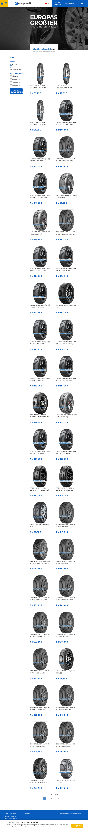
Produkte (15, 64)
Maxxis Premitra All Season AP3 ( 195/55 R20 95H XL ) (66, 196)
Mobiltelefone (69, 3)
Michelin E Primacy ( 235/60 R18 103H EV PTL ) (66, 306)
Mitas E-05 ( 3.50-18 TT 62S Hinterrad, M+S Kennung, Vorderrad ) (38, 87)
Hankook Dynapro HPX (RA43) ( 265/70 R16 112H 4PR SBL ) (40, 343)
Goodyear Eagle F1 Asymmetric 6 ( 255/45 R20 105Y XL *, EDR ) (40, 599)
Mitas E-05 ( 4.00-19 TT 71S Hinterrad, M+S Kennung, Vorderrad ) (64, 87)
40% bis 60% (16, 82)
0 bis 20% (15, 76)
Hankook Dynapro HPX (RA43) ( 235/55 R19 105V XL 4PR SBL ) (40, 196)
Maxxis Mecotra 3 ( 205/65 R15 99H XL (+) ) (65, 672)
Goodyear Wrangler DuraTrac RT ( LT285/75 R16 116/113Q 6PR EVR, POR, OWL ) (40, 562)
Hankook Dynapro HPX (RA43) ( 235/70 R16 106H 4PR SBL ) (40, 452)
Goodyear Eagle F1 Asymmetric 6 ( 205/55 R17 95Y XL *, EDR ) (66, 160)
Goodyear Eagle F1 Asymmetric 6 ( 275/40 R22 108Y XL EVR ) (66, 745)
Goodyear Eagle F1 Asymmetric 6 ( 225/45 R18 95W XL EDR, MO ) (66, 233)
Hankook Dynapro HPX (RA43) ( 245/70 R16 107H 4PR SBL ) (66, 452)
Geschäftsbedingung (10, 813)
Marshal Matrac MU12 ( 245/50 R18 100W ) (65, 782)
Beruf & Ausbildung (57, 3)
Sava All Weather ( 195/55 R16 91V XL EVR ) (39, 526)
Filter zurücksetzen (17, 91)
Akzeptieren (77, 826)
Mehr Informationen (46, 827)
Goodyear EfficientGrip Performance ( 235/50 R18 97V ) (39, 416)
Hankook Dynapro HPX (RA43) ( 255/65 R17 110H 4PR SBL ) (66, 270)
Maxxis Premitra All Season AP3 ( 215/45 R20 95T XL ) (66, 416)
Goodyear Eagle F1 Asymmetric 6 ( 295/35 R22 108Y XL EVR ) (40, 709)
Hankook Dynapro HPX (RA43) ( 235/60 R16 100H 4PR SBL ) (40, 306)
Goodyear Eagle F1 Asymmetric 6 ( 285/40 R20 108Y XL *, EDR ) (66, 599)
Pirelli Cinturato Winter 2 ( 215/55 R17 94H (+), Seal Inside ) (65, 489)
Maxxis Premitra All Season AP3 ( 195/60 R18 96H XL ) (40, 233)
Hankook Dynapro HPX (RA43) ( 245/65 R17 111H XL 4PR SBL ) (66, 379)
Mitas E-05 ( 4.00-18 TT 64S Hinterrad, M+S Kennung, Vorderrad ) (38, 123)
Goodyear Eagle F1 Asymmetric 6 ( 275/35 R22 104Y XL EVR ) (40, 635)
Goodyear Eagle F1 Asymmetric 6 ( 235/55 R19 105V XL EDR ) (66, 709)
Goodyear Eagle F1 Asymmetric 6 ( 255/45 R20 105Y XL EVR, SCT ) (66, 526)
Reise (81, 3)
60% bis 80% (16, 85)
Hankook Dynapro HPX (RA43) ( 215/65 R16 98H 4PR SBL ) (40, 379)
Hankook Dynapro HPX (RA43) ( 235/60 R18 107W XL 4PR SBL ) (40, 270)
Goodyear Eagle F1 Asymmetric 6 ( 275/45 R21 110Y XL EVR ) (40, 745)
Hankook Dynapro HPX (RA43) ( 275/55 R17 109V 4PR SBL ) (40, 160)
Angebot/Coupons (15, 69)
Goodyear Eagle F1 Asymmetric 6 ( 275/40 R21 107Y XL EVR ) (40, 672)
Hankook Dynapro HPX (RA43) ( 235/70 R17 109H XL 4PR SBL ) (66, 343)
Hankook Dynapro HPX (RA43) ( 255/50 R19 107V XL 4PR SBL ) (66, 123)
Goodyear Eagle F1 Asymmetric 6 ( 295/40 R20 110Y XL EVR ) (66, 635)
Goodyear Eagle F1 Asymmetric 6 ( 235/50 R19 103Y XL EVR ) (66, 562)
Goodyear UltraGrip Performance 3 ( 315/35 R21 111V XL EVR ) (40, 782)
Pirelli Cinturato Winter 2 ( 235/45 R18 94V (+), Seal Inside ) (39, 489)
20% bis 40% (16, 79)
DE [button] (48, 3)
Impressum (27, 813)
